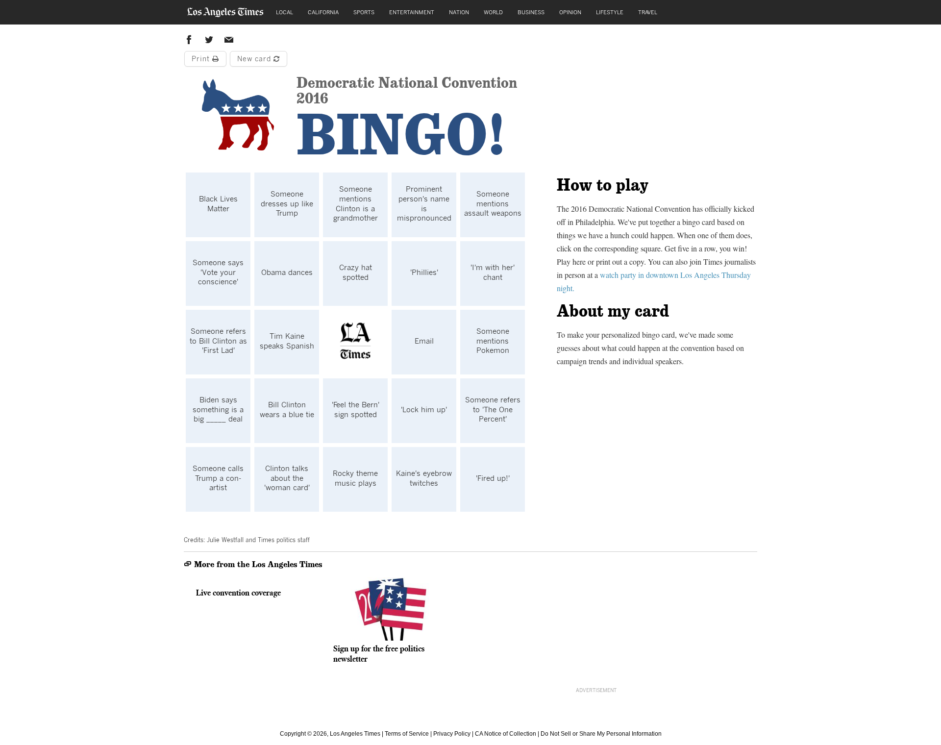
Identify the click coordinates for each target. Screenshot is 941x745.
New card (255, 59)
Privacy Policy (451, 733)
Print (202, 59)
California (323, 12)
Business (531, 12)
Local (284, 12)
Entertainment (411, 12)
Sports (363, 12)
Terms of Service (407, 733)
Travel (647, 12)
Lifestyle (609, 12)
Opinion (570, 12)
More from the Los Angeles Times (257, 564)
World (493, 12)
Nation (459, 12)
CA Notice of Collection (505, 733)
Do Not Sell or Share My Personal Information (601, 733)
